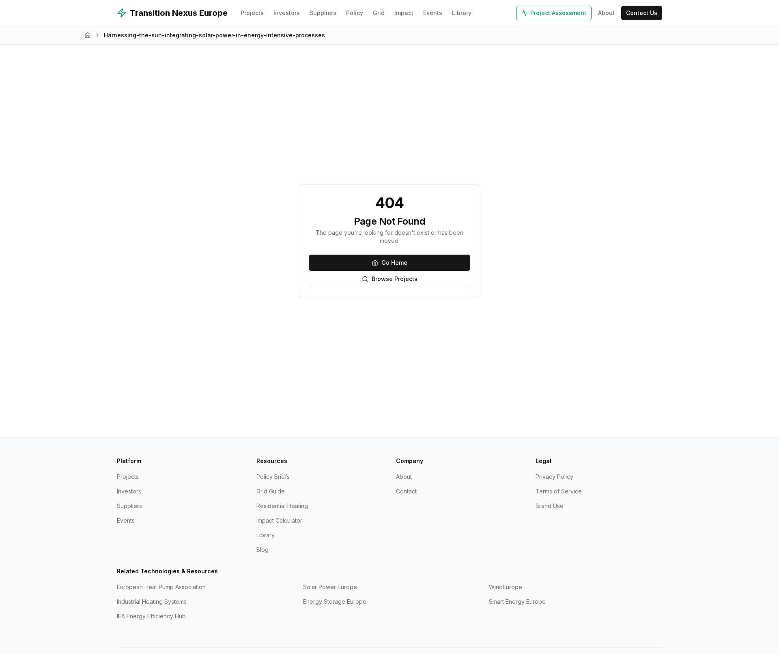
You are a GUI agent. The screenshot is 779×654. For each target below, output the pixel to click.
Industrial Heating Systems (152, 601)
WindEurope (505, 586)
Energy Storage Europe (334, 601)
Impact (403, 12)
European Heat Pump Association (161, 586)
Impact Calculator (279, 520)
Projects (252, 12)
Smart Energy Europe (517, 601)
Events (432, 12)
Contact (406, 491)
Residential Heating (282, 505)
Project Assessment (558, 12)
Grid (379, 12)
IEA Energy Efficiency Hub (151, 616)
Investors (286, 12)
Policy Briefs (273, 476)
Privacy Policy (554, 476)
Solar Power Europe (330, 586)
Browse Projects (394, 278)
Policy (354, 12)
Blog (262, 549)
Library (461, 12)
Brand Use (550, 505)
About (606, 12)
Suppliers (323, 12)
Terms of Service (559, 491)
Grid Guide (270, 491)
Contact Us (641, 12)
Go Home (394, 262)
